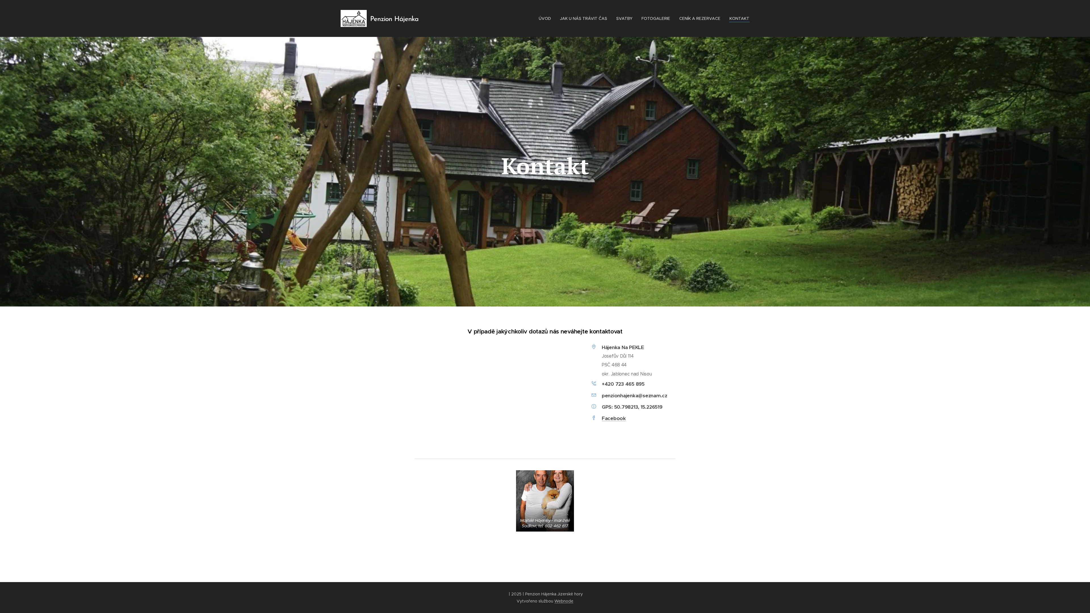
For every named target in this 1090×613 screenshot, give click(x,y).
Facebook (614, 418)
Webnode (563, 601)
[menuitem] (546, 18)
